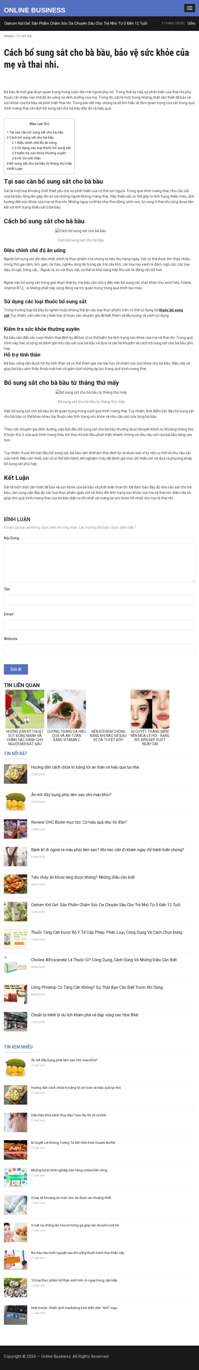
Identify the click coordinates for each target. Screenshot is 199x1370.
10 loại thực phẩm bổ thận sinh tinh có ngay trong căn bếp (74, 1280)
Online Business (34, 10)
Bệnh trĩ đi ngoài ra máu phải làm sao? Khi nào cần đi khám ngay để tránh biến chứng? (107, 849)
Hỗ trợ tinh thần (26, 158)
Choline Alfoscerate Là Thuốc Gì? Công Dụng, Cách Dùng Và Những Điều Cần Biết (104, 959)
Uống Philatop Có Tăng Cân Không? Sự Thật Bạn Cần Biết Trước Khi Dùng (97, 987)
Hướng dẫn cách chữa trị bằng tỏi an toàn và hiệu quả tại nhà (85, 767)
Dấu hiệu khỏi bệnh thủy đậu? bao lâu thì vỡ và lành (68, 1115)
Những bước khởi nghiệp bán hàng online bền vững (69, 1170)
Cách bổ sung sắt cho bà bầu (30, 137)
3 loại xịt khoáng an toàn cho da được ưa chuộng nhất (71, 1198)
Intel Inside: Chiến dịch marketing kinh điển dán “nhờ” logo (74, 1308)
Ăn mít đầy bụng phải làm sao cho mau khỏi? (71, 794)
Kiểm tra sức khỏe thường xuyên (39, 153)
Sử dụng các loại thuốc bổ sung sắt (41, 148)
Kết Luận (15, 169)
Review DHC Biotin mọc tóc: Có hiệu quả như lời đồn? (79, 822)
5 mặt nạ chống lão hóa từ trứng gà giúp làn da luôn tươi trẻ (75, 1225)
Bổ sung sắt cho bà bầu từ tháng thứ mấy (39, 163)
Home (8, 36)
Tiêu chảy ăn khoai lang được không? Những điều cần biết (83, 877)
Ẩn (46, 124)
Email (8, 614)
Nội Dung (11, 538)
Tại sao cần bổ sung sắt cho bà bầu (35, 132)
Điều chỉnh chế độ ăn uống (34, 143)
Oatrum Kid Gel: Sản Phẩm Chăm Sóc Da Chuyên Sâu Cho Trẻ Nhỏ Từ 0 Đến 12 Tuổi (105, 904)
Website (10, 639)
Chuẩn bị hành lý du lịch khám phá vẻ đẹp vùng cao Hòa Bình (84, 1014)
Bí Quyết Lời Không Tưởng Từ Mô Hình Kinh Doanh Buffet (73, 1143)
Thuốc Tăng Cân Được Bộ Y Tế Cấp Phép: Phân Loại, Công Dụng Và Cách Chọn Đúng (106, 932)
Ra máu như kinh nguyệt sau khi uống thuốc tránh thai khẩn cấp (77, 1253)
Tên (7, 589)
